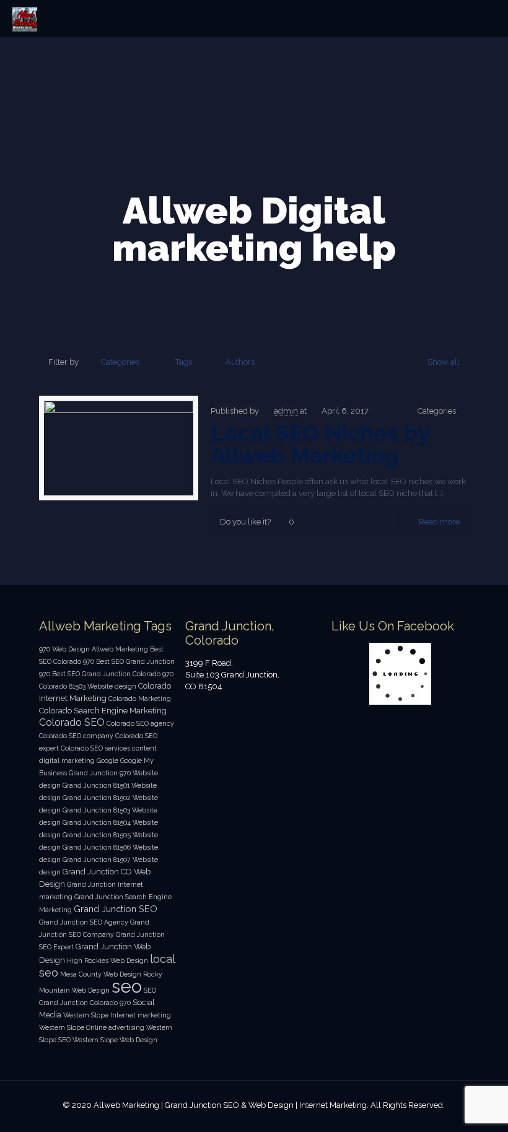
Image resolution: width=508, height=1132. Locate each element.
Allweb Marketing (120, 649)
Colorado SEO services (95, 748)
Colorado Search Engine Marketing (103, 710)
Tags (183, 362)
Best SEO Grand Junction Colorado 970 (112, 673)
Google (107, 760)
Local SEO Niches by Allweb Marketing (320, 444)
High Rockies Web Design (107, 960)
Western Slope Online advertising (91, 1027)
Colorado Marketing (139, 698)
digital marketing (67, 760)
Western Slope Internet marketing (117, 1015)
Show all (443, 362)
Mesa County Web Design (100, 974)
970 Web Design (64, 649)
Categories (120, 362)
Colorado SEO (72, 722)
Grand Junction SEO (115, 908)
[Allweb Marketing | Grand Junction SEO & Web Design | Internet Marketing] (24, 18)
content (144, 748)
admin (286, 411)
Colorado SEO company (76, 735)
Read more (439, 521)
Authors (240, 362)
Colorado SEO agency (140, 723)
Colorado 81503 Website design (87, 686)
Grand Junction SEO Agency (83, 922)
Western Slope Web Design (114, 1039)
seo (127, 986)
